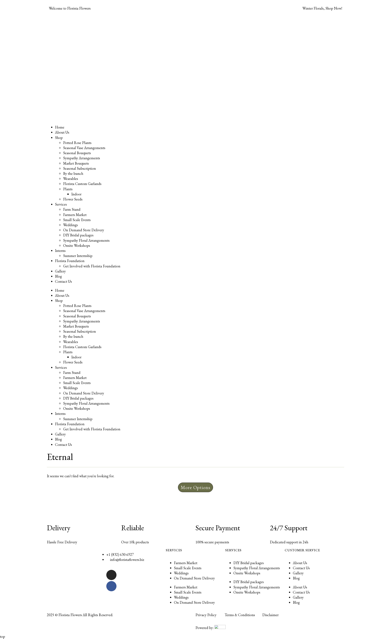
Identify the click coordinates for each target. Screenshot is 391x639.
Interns (60, 250)
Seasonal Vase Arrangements (84, 147)
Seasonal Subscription (79, 168)
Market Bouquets (76, 163)
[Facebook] (111, 586)
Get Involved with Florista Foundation (91, 266)
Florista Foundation (70, 260)
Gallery (60, 271)
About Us (62, 132)
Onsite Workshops (76, 245)
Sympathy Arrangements (81, 158)
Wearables (70, 178)
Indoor (76, 194)
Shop (59, 137)
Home (59, 127)
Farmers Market (75, 214)
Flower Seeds (72, 199)
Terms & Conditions (240, 614)
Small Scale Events (77, 219)
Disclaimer (270, 614)
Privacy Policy (206, 614)
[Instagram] (111, 575)
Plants (67, 189)
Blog (58, 276)
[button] (195, 487)
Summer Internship (77, 255)
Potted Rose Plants (77, 142)
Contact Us (63, 281)
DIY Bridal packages (78, 235)
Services (61, 204)
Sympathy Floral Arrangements (86, 240)
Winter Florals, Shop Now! (322, 8)
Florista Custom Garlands (82, 183)
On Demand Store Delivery (83, 230)
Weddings (70, 225)
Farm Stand (71, 209)
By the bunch (73, 173)
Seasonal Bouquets (77, 153)
